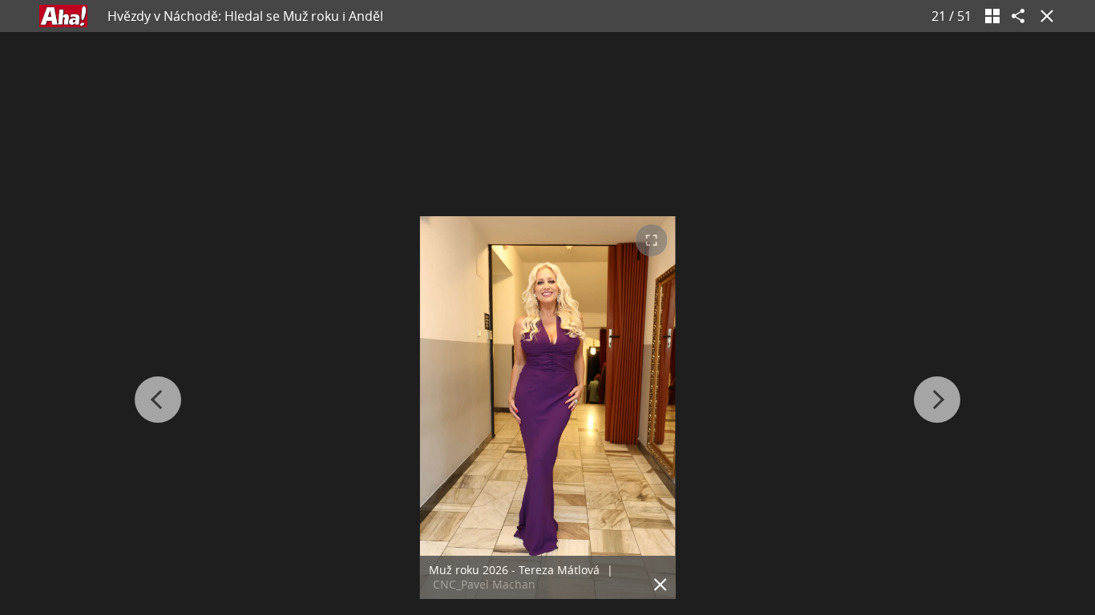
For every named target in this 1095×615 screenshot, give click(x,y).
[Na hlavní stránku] (63, 16)
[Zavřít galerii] (1044, 16)
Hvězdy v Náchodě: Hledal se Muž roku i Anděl (245, 16)
